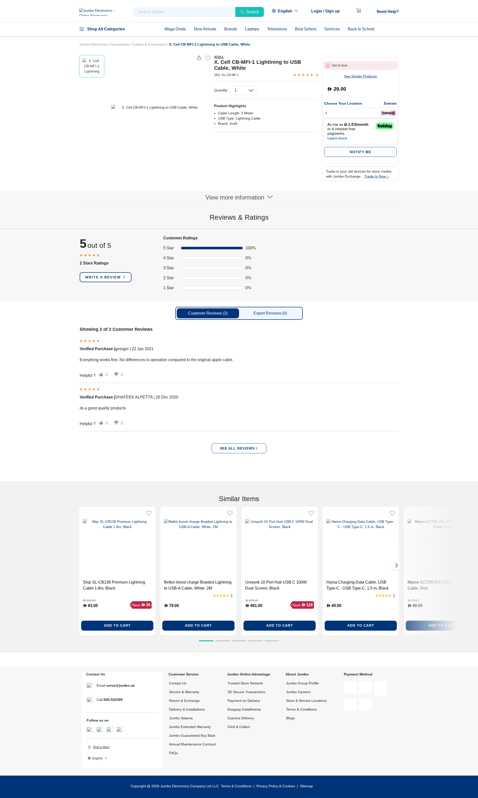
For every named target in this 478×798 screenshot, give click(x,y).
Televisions (277, 29)
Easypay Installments (244, 709)
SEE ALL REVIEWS (237, 448)
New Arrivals (205, 29)
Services (332, 29)
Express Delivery (241, 718)
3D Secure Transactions (246, 692)
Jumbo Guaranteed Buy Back (192, 735)
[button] (328, 11)
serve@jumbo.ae (120, 685)
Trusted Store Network (245, 683)
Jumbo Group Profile (302, 683)
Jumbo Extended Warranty (190, 727)
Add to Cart (117, 625)
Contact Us (177, 683)
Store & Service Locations (306, 701)
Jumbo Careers (298, 692)
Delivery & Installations (187, 709)
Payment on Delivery (244, 701)
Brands (230, 29)
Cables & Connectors (150, 44)
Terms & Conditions (301, 709)
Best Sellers (305, 29)
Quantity (220, 90)
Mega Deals (175, 29)
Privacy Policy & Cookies (275, 786)
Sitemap (306, 786)
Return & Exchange (184, 701)
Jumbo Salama (181, 718)
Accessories (121, 44)
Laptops (252, 29)
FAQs (173, 753)
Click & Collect (239, 727)
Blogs (290, 718)
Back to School (361, 29)
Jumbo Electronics (94, 44)
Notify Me (360, 152)
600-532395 (113, 700)
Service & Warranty (184, 692)
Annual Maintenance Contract (192, 744)
